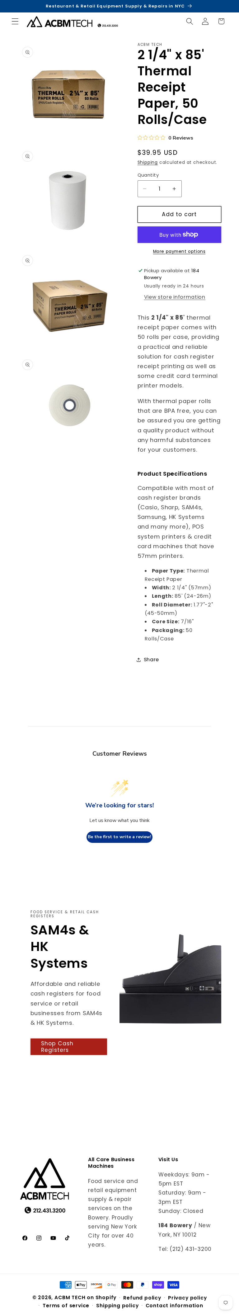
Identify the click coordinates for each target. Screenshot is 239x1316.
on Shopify (101, 1297)
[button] (15, 21)
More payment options (179, 251)
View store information (174, 297)
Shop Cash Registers (57, 1046)
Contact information (174, 1305)
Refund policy (142, 1298)
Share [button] (151, 659)
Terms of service (66, 1305)
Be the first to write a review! (119, 837)
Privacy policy (187, 1298)
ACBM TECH (69, 1297)
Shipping (148, 162)
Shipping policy (117, 1305)
